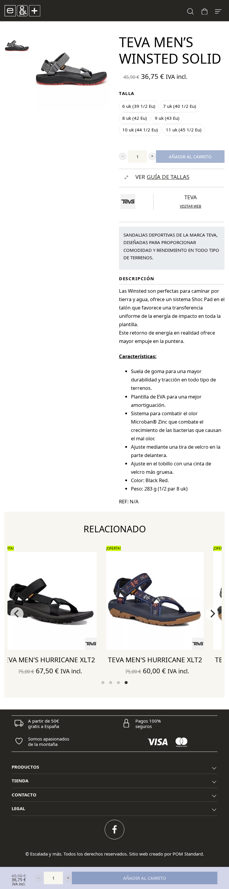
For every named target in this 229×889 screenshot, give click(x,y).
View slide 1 (102, 682)
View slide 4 (126, 682)
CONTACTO (24, 795)
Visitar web (190, 206)
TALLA (126, 93)
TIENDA (20, 781)
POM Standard (188, 854)
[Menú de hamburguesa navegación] (218, 10)
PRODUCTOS (25, 767)
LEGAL (18, 808)
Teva (190, 197)
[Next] (212, 613)
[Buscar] (190, 10)
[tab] (114, 767)
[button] (122, 156)
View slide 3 (118, 682)
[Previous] (17, 613)
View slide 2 (110, 682)
